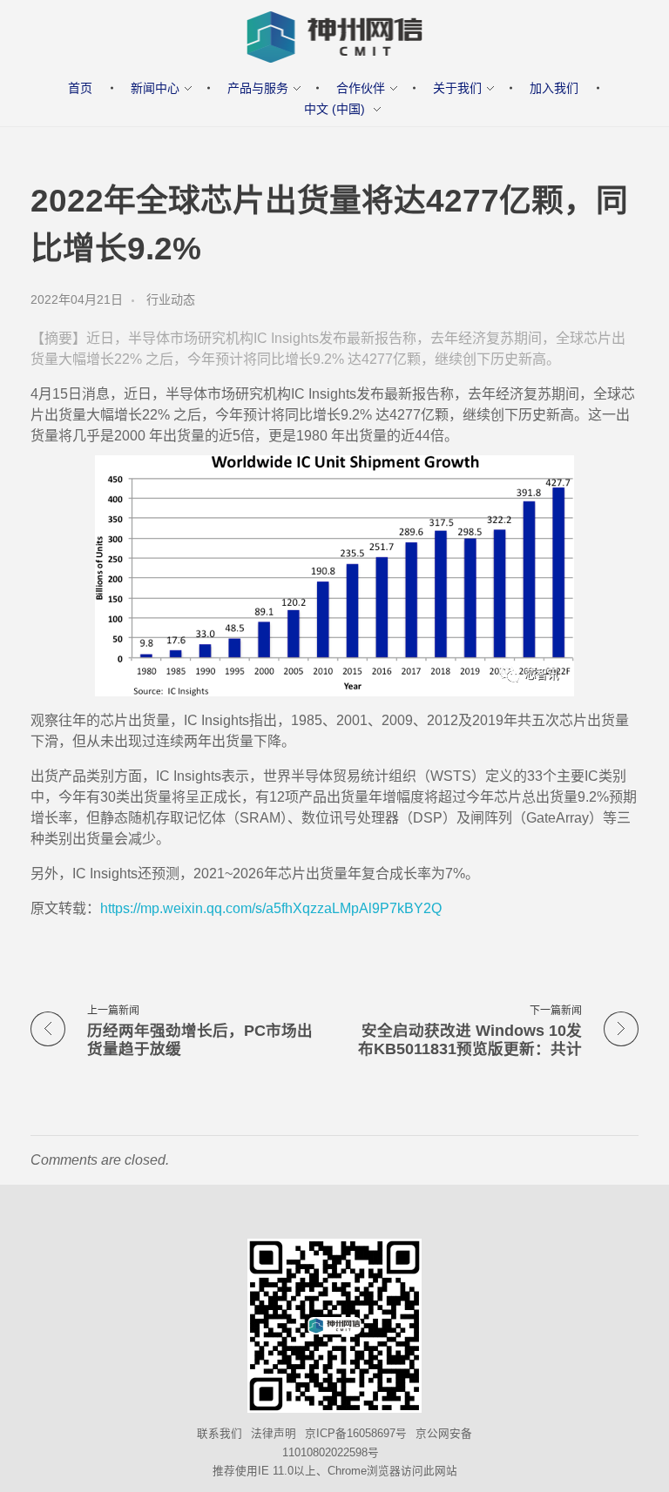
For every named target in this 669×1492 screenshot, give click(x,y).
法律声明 (273, 1434)
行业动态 (170, 299)
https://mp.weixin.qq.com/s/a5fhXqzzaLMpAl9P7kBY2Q (271, 908)
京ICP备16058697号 (356, 1434)
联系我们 (219, 1434)
